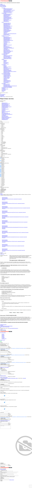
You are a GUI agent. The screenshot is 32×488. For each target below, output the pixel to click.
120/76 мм (2, 167)
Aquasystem (3, 124)
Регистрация (4, 5)
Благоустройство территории (6, 73)
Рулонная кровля (5, 107)
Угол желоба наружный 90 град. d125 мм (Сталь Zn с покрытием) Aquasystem (13, 245)
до (0, 122)
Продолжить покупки (6, 420)
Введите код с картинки (11, 376)
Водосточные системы (6, 113)
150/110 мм (2, 180)
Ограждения (4, 64)
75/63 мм (2, 185)
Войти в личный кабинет (4, 377)
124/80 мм (2, 170)
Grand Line (2, 136)
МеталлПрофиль (3, 127)
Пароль (9, 366)
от (0, 121)
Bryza (2, 131)
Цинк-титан (3, 155)
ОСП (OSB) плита (5, 115)
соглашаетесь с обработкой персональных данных (19, 348)
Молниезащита (4, 119)
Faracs (2, 133)
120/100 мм (2, 166)
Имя (9, 346)
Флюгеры (4, 110)
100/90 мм (2, 164)
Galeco (2, 125)
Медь (2, 146)
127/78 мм (2, 177)
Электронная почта (11, 359)
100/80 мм (2, 160)
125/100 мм (2, 172)
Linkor (2, 137)
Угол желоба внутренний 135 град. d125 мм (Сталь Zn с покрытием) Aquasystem (13, 250)
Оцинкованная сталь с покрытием (6, 148)
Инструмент (4, 90)
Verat (2, 140)
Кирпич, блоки (4, 13)
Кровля (4, 96)
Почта (1, 473)
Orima (2, 139)
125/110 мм (2, 173)
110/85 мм (2, 165)
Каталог (1, 96)
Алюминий (3, 151)
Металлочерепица (5, 104)
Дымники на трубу (5, 118)
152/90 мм (2, 183)
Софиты (3, 109)
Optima (2, 138)
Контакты (1, 325)
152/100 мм (2, 182)
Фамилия (9, 373)
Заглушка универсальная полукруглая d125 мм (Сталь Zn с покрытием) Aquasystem (14, 212)
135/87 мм (2, 178)
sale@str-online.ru (2, 326)
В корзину (1, 420)
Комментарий (10, 361)
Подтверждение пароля (3, 475)
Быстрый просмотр (4, 197)
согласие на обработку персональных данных (11, 378)
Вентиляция (3, 83)
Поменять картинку (3, 375)
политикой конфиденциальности (5, 355)
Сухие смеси (4, 89)
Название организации (11, 371)
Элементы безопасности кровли (7, 114)
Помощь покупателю (3, 324)
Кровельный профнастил (6, 105)
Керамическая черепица (6, 111)
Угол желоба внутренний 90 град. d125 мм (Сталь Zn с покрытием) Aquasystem (13, 241)
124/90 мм (2, 171)
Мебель (3, 59)
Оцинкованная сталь (4, 147)
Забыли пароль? (2, 367)
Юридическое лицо (4, 370)
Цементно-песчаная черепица (6, 106)
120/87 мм (2, 169)
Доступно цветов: (5, 198)
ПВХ (2, 149)
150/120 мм (2, 181)
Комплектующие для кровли (6, 117)
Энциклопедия (4, 338)
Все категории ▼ (2, 94)
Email (9, 424)
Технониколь (3, 143)
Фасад (3, 22)
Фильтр (1, 193)
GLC (2, 134)
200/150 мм (2, 161)
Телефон (9, 347)
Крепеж (3, 91)
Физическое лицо (3, 369)
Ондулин (3, 108)
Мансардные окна (5, 116)
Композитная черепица (6, 103)
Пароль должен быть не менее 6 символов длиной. (7, 476)
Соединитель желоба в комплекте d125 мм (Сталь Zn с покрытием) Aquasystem (13, 203)
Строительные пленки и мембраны (7, 87)
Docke (2, 132)
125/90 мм (2, 158)
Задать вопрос (7, 326)
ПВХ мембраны (5, 112)
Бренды (1, 4)
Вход (1, 5)
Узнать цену (3, 199)
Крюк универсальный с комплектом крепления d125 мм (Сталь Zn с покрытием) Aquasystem (15, 232)
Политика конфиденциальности (13, 328)
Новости (3, 334)
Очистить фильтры (3, 329)
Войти (5, 469)
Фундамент (3, 7)
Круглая (2, 188)
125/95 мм (2, 176)
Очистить (1, 194)
